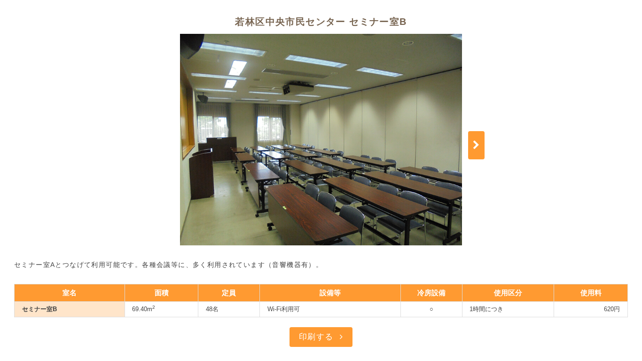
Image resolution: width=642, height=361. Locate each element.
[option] (321, 139)
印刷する (316, 336)
